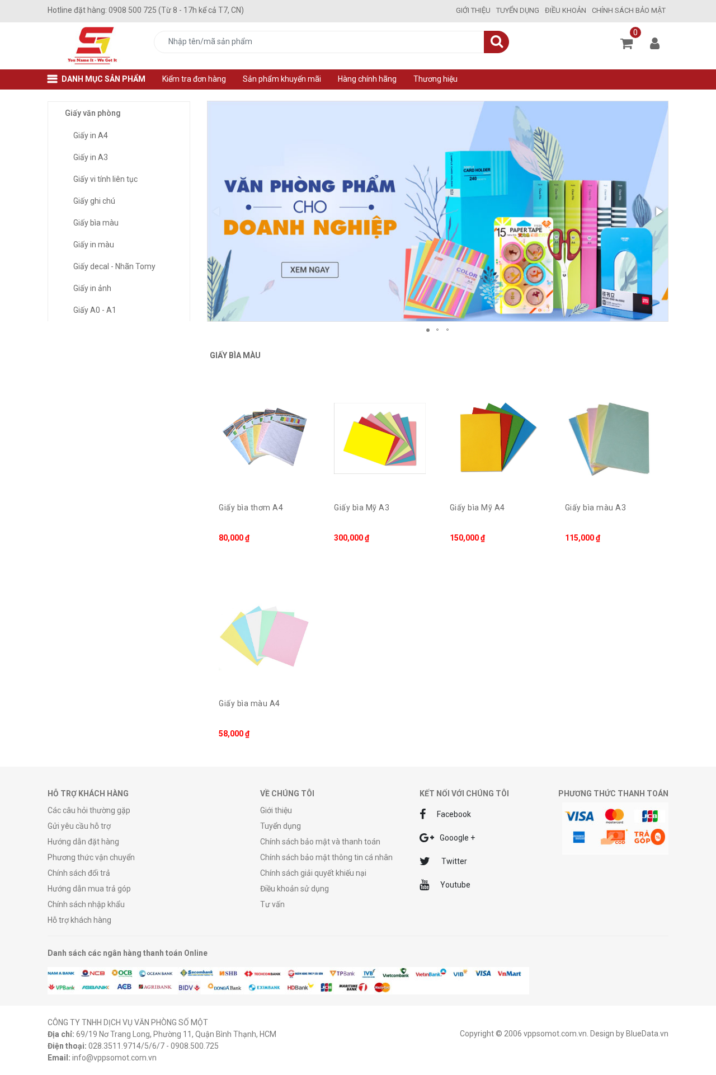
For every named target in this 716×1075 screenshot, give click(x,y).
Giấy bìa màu (96, 222)
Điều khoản (565, 10)
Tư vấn (272, 904)
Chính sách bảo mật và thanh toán (320, 841)
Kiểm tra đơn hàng (194, 78)
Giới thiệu (473, 10)
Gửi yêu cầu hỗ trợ (79, 825)
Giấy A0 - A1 (94, 310)
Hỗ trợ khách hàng (79, 920)
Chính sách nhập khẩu (86, 904)
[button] (658, 211)
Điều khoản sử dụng (294, 888)
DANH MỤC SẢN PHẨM (103, 78)
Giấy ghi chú (94, 200)
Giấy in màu (93, 244)
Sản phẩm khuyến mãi (282, 78)
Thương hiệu (435, 78)
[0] (626, 39)
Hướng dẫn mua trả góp (89, 888)
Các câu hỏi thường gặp (89, 810)
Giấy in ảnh (92, 288)
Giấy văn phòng (93, 113)
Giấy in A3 (90, 157)
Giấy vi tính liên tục (105, 179)
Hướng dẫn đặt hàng (83, 841)
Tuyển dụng (280, 825)
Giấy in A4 (90, 135)
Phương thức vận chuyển (91, 857)
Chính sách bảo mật (629, 10)
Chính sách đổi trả (79, 873)
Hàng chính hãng (367, 78)
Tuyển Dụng (517, 10)
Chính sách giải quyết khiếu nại (313, 873)
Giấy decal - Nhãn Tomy (114, 266)
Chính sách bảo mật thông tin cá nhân (326, 857)
